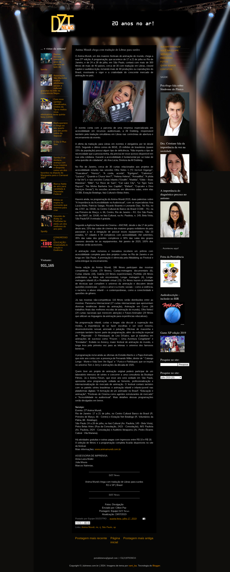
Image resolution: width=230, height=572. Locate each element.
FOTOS (164, 62)
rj (100, 527)
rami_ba (133, 565)
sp (114, 527)
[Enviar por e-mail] (76, 522)
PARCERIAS (166, 58)
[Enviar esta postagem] (143, 518)
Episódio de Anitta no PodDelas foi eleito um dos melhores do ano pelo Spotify (54, 224)
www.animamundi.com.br (108, 449)
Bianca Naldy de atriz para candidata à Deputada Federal (60, 189)
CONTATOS (166, 69)
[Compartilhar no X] (82, 522)
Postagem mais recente (91, 538)
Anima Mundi (88, 527)
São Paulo (107, 527)
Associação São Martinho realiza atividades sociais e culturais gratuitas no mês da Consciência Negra (54, 84)
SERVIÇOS (165, 54)
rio (97, 527)
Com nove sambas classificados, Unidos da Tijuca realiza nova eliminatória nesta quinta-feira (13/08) (54, 108)
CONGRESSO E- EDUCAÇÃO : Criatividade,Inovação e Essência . (61, 243)
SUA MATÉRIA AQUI (170, 47)
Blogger (156, 565)
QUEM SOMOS (168, 65)
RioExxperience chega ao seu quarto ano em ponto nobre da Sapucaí (61, 129)
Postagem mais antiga (138, 538)
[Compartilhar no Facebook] (85, 522)
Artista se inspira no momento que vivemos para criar (60, 205)
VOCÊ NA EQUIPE (169, 50)
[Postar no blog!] (79, 522)
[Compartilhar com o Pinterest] (88, 522)
